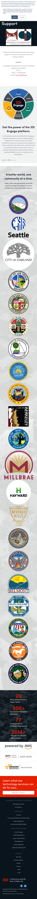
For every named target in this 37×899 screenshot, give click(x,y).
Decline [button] (22, 17)
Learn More (7, 160)
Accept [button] (14, 17)
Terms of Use (6, 891)
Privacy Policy (13, 891)
